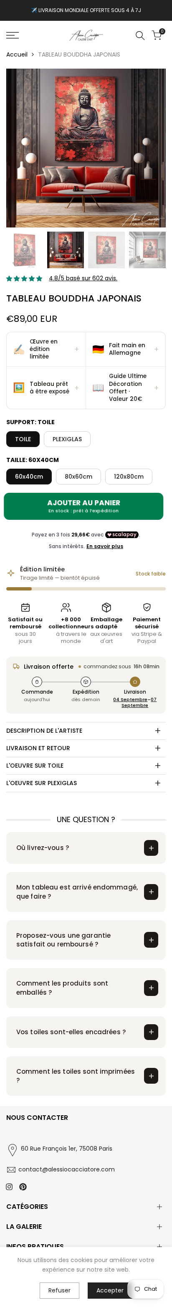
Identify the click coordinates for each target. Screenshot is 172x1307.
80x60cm (78, 476)
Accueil (17, 54)
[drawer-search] (140, 35)
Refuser (59, 1290)
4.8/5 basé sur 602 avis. (83, 278)
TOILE (23, 439)
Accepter (110, 1290)
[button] (46, 349)
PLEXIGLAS (67, 439)
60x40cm (29, 476)
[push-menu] (12, 35)
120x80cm (129, 476)
